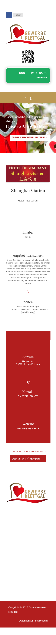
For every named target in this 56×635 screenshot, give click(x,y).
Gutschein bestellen (17, 523)
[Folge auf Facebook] (9, 15)
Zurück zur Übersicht (26, 459)
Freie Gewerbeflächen (19, 532)
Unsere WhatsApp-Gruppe (33, 75)
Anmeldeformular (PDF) (28, 137)
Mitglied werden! (16, 527)
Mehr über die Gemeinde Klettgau (26, 586)
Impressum (41, 620)
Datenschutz (26, 620)
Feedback (11, 518)
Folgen (18, 15)
